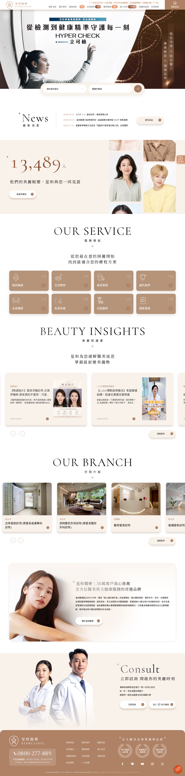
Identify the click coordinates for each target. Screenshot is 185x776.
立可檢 (109, 3)
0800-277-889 (34, 753)
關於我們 (86, 742)
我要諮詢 (101, 756)
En (157, 3)
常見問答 (86, 756)
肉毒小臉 (147, 3)
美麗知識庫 (71, 756)
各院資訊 (70, 749)
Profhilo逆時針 (122, 3)
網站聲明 (70, 763)
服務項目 (101, 742)
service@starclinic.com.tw (37, 762)
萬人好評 (101, 749)
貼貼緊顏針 (136, 3)
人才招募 (86, 763)
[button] (5, 39)
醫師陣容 (86, 749)
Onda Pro (98, 3)
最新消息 (70, 742)
